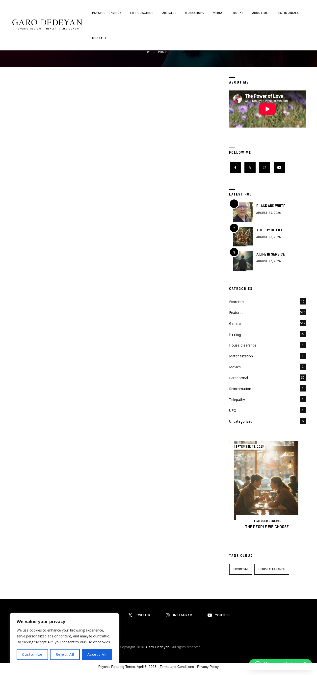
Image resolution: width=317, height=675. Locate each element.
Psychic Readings (107, 13)
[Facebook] (235, 167)
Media (217, 13)
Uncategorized (240, 421)
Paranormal (238, 377)
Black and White (270, 206)
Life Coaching (142, 13)
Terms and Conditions (177, 667)
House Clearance (242, 345)
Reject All (65, 654)
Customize (32, 654)
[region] (64, 639)
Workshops (194, 13)
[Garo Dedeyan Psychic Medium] (47, 24)
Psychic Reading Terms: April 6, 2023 (127, 667)
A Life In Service (270, 254)
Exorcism (236, 301)
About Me (260, 13)
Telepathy (237, 399)
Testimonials (287, 13)
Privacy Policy (208, 667)
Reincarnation (240, 388)
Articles (169, 13)
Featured (236, 312)
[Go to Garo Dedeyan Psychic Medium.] (148, 52)
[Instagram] (264, 167)
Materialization (241, 356)
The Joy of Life (269, 230)
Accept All (97, 654)
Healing (235, 334)
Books (238, 13)
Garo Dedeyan (157, 647)
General (235, 323)
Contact (99, 38)
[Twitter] (250, 167)
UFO (232, 410)
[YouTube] (279, 167)
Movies (235, 367)
